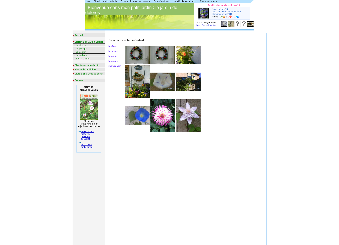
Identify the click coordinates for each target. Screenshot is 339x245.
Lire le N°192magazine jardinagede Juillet (87, 135)
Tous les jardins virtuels (105, 1)
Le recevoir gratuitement (87, 145)
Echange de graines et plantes (135, 1)
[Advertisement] (239, 86)
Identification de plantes (185, 1)
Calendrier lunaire (209, 1)
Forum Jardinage (161, 1)
